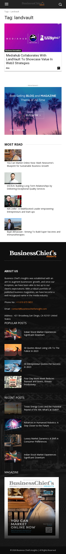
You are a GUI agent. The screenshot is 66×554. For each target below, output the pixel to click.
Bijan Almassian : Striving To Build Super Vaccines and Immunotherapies (33, 233)
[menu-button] (6, 4)
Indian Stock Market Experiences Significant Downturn (40, 333)
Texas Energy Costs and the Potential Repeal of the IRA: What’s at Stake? (42, 408)
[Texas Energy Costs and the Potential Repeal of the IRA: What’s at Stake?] (13, 408)
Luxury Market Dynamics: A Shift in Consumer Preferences (41, 440)
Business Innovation (13, 50)
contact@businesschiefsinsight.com (29, 308)
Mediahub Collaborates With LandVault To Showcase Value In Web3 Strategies (29, 59)
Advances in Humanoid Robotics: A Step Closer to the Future (41, 424)
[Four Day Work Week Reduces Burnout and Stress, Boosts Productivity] (13, 382)
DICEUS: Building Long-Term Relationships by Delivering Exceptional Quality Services (29, 187)
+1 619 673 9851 (24, 302)
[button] (60, 4)
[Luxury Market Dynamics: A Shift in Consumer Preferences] (13, 441)
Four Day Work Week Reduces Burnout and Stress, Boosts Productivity (39, 381)
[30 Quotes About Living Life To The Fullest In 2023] (13, 350)
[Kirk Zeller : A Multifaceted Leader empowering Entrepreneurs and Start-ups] (13, 201)
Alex (8, 68)
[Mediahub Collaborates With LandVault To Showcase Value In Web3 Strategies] (33, 37)
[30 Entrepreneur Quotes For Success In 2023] (13, 366)
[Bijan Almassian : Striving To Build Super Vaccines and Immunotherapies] (13, 224)
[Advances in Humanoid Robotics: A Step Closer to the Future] (13, 425)
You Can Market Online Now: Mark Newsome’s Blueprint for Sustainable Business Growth (30, 164)
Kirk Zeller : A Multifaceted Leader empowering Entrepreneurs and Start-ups (30, 210)
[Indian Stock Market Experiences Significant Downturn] (13, 334)
